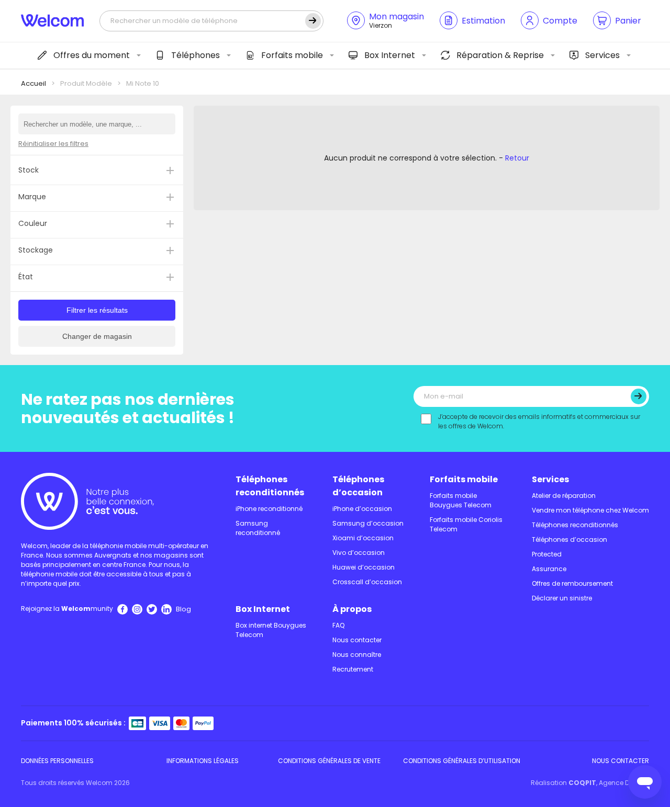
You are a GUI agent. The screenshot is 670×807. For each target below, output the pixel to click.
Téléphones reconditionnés (270, 485)
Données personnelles (57, 760)
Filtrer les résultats (97, 310)
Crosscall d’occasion (367, 581)
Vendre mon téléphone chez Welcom (590, 510)
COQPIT (582, 782)
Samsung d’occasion (368, 523)
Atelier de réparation (564, 495)
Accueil (33, 83)
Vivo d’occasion (358, 552)
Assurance (549, 568)
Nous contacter (357, 639)
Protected (547, 554)
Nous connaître (356, 654)
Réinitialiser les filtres (53, 143)
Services (602, 55)
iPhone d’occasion (362, 508)
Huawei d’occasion (363, 567)
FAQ (338, 625)
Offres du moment (91, 55)
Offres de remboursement (572, 583)
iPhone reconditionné (269, 508)
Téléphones (195, 55)
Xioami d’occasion (363, 537)
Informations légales (202, 760)
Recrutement (352, 669)
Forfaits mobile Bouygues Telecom (461, 500)
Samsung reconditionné (258, 528)
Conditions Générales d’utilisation (461, 760)
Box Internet (389, 55)
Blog (183, 609)
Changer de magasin (97, 336)
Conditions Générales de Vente (329, 760)
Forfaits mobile (292, 55)
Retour (517, 158)
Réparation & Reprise (500, 55)
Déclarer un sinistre (562, 598)
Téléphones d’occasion (358, 485)
